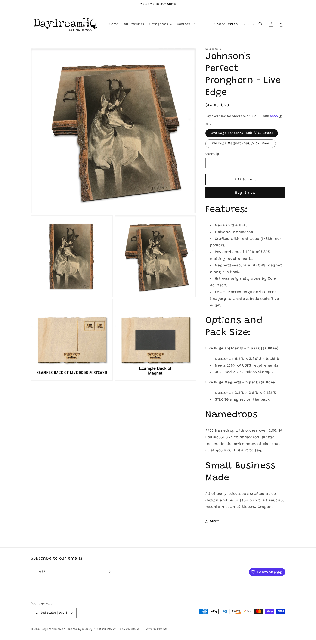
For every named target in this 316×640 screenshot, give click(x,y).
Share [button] (215, 521)
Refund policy (106, 629)
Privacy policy (130, 629)
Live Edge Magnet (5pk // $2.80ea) (240, 143)
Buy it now (245, 193)
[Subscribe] (109, 571)
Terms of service (155, 629)
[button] (160, 24)
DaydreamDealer (53, 629)
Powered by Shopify (79, 629)
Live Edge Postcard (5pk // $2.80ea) (241, 133)
